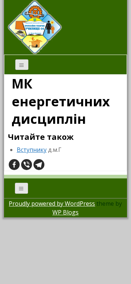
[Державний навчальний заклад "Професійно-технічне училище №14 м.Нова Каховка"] (35, 27)
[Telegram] (38, 164)
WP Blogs (65, 212)
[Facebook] (14, 164)
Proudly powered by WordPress (52, 204)
